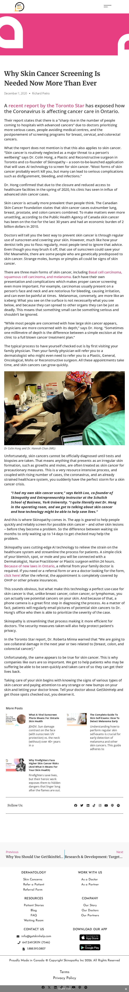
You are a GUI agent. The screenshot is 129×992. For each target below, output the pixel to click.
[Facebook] (76, 805)
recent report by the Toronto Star (46, 105)
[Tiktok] (94, 805)
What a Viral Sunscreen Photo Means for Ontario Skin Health (44, 718)
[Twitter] (82, 805)
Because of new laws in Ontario (29, 566)
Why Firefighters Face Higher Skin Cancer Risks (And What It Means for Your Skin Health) (44, 765)
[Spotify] (118, 805)
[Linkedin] (88, 805)
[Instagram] (100, 805)
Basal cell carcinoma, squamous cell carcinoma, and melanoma (63, 274)
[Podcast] (112, 805)
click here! (12, 575)
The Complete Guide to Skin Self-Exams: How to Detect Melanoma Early (105, 718)
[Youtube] (106, 805)
